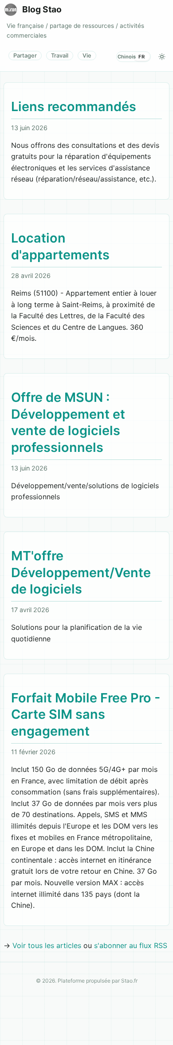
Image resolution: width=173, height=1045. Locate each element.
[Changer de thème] (162, 56)
